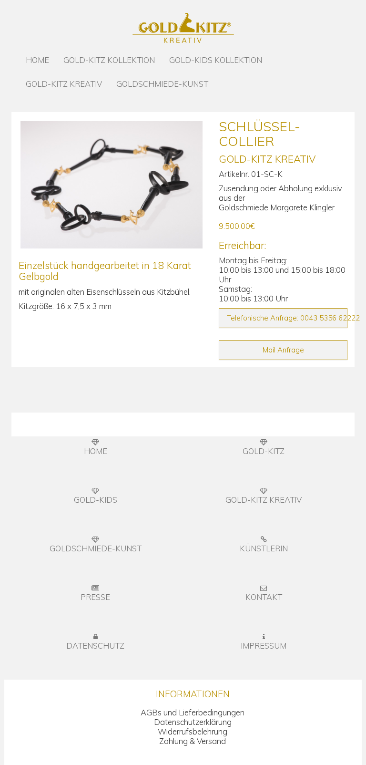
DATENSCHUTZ (95, 646)
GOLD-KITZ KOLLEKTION (109, 60)
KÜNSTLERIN (264, 548)
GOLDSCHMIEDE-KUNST (162, 84)
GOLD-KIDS (95, 500)
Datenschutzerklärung (193, 722)
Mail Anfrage (283, 349)
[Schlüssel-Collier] (111, 184)
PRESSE (95, 597)
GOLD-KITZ (264, 451)
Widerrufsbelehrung (192, 731)
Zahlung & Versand (192, 741)
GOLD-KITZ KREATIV (64, 84)
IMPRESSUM (263, 646)
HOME (37, 60)
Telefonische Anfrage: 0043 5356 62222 (287, 317)
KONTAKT (263, 597)
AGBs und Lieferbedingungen (192, 712)
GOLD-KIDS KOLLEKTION (215, 60)
